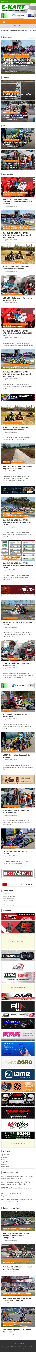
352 (20, 884)
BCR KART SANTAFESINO (9, 262)
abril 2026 (4, 1164)
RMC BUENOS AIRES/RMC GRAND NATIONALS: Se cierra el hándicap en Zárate (17, 522)
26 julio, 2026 (6, 1303)
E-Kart (15, 71)
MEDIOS (17, 91)
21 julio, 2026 (6, 1334)
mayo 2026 (4, 1162)
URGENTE (20, 195)
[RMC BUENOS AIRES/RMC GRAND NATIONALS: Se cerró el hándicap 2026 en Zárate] (18, 318)
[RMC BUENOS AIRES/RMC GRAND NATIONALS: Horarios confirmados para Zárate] (18, 550)
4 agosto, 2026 (7, 1271)
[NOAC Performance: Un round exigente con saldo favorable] (18, 798)
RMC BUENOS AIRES (22, 192)
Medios (6, 77)
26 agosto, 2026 (7, 71)
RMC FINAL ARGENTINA (17, 60)
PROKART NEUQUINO (14, 112)
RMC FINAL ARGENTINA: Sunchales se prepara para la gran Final (18, 65)
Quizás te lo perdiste (11, 1208)
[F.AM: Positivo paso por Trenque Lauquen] (18, 838)
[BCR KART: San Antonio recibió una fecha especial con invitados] (18, 415)
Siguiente (29, 884)
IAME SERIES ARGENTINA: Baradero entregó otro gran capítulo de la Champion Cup (16, 1235)
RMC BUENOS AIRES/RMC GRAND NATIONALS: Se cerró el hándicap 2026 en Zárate (17, 201)
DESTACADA (6, 60)
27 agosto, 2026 (7, 271)
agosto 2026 (5, 1155)
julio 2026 (4, 1157)
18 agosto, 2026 (7, 119)
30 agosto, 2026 (7, 206)
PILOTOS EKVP (15, 139)
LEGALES (19, 293)
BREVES (5, 192)
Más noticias (8, 174)
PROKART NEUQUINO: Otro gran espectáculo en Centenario (15, 116)
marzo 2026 (5, 1166)
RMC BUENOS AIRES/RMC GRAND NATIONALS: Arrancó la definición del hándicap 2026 (17, 235)
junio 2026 (4, 1159)
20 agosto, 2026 (7, 98)
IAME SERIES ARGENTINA (24, 1229)
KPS (10, 709)
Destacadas (7, 37)
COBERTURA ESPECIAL (15, 226)
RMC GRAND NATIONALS (9, 195)
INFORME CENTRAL (23, 1260)
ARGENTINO (6, 139)
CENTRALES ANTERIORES (9, 1229)
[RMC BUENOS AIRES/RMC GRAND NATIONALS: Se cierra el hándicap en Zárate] (18, 507)
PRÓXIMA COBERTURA (17, 513)
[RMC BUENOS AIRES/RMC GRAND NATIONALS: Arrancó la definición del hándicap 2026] (18, 359)
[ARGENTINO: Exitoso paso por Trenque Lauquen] (18, 610)
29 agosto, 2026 (7, 240)
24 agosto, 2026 (7, 146)
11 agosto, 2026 (7, 1240)
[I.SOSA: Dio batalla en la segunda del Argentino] (18, 742)
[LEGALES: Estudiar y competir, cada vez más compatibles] (18, 650)
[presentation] (30, 37)
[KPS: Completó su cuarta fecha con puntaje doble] (18, 701)
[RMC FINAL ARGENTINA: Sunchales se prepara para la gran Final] (18, 453)
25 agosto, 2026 (7, 302)
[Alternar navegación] (3, 21)
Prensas (6, 126)
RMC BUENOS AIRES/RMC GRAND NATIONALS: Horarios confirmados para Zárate (18, 565)
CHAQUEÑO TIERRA (8, 91)
